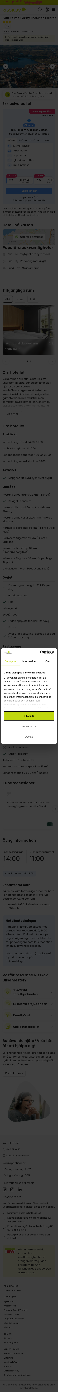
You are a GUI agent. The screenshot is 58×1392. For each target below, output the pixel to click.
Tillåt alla (29, 716)
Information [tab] (29, 661)
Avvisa (29, 736)
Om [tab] (47, 661)
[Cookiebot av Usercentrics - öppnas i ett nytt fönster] (41, 652)
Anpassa (27, 726)
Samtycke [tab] (10, 661)
